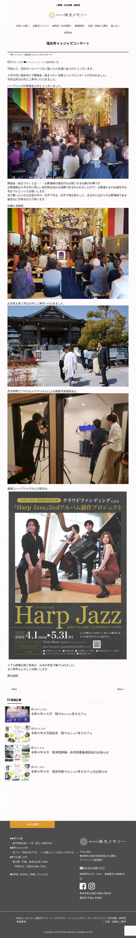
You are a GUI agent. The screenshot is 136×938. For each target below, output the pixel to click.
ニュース (40, 62)
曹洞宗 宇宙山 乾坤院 (91, 898)
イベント (31, 62)
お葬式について (40, 26)
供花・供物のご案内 (98, 26)
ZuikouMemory (69, 932)
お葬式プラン (41, 918)
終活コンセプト (25, 918)
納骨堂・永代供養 (61, 26)
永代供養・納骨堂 (116, 918)
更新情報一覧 (52, 62)
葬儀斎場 (79, 26)
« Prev (13, 689)
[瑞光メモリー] (68, 14)
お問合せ (68, 32)
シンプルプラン (58, 918)
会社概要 (34, 824)
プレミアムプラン (96, 918)
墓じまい (115, 26)
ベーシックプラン (76, 918)
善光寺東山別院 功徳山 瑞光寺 (95, 893)
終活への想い (22, 26)
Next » (120, 689)
